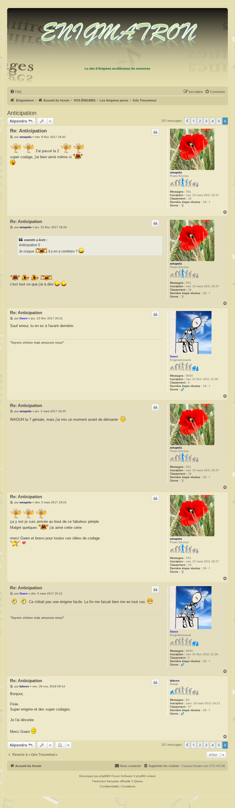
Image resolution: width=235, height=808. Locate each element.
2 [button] (200, 121)
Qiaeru (138, 781)
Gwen (174, 356)
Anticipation (21, 113)
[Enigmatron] (117, 36)
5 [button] (219, 121)
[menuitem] (15, 91)
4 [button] (212, 121)
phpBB (104, 776)
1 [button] (194, 121)
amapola (176, 172)
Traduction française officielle (111, 781)
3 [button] (206, 121)
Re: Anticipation (28, 131)
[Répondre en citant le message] (155, 132)
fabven (174, 680)
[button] (187, 121)
